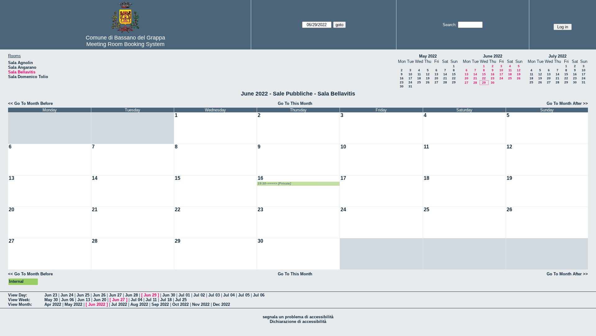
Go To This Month (295, 103)
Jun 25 (83, 295)
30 (402, 86)
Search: (450, 24)
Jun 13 (83, 299)
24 (410, 82)
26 (428, 82)
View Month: (20, 304)
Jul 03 (214, 295)
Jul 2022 (119, 304)
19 (428, 78)
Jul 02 (199, 295)
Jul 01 (184, 295)
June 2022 (492, 56)
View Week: (19, 299)
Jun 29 (150, 295)
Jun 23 (50, 295)
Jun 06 (67, 299)
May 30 (51, 299)
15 (454, 74)
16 (402, 78)
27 (436, 82)
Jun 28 (131, 295)
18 (419, 78)
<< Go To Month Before (30, 103)
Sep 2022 (160, 304)
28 (445, 82)
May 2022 (428, 56)
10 (410, 74)
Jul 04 (229, 295)
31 (410, 86)
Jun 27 (115, 295)
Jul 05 (244, 295)
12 (428, 74)
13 (436, 74)
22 (454, 78)
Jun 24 (67, 295)
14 (445, 74)
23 (402, 82)
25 (419, 82)
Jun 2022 (96, 304)
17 (410, 78)
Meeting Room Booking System (125, 44)
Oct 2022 (180, 304)
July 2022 (558, 56)
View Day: (17, 295)
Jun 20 (99, 299)
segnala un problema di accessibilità (298, 317)
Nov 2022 (201, 304)
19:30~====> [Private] (274, 183)
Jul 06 (258, 295)
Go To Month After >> (567, 103)
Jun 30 (168, 295)
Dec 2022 (221, 304)
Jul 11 (151, 299)
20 (436, 78)
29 (454, 82)
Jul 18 (166, 299)
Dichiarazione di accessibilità (298, 321)
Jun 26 (99, 295)
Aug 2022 (139, 304)
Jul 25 (181, 299)
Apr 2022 (52, 304)
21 (445, 78)
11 (419, 74)
